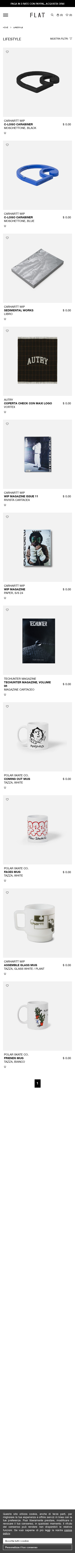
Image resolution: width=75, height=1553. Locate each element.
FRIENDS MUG (14, 1058)
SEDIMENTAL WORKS (18, 310)
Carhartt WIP (14, 120)
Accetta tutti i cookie (17, 1540)
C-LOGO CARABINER (18, 124)
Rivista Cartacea (17, 500)
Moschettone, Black (20, 128)
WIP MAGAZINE (14, 589)
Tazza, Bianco (14, 1061)
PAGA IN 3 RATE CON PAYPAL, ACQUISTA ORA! (37, 3)
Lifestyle (18, 27)
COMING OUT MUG (17, 779)
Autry (8, 399)
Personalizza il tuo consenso (21, 1547)
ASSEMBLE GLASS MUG (20, 965)
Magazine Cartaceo (19, 689)
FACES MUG (12, 872)
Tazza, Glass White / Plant (24, 968)
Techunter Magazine (20, 678)
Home (5, 27)
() (61, 14)
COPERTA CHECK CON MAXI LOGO (28, 403)
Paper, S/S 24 (13, 593)
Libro (8, 314)
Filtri (59, 38)
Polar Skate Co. (16, 775)
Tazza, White (13, 782)
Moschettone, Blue (19, 221)
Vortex (9, 407)
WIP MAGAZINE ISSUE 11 (21, 496)
